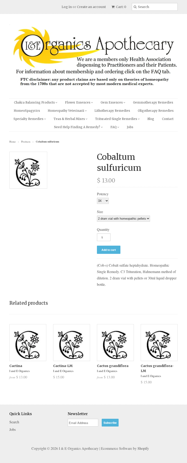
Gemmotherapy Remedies (153, 102)
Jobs (130, 127)
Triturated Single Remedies (116, 119)
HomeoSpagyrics (27, 111)
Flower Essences (78, 102)
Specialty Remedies (28, 119)
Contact (168, 119)
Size (100, 211)
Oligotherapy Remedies (156, 111)
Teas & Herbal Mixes (70, 119)
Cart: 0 (120, 7)
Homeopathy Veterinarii (66, 111)
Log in (67, 7)
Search (14, 421)
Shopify (143, 448)
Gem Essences (112, 102)
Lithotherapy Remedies (112, 111)
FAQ (113, 127)
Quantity (103, 229)
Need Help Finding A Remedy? (77, 127)
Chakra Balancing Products (34, 102)
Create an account (91, 7)
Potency (103, 193)
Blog (150, 119)
